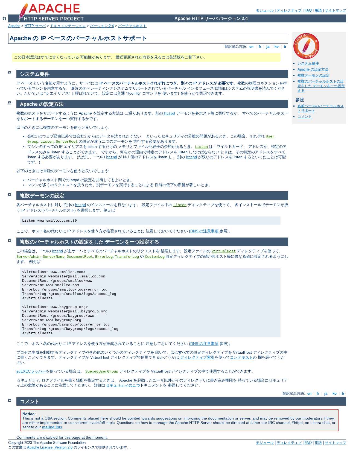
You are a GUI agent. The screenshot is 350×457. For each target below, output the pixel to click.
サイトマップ (335, 10)
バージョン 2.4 (102, 26)
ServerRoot (67, 141)
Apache (14, 26)
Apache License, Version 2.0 (49, 447)
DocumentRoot (80, 256)
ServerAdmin (28, 256)
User (270, 136)
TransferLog (127, 256)
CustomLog (155, 256)
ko (276, 47)
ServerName (54, 256)
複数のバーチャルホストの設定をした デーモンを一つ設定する (321, 86)
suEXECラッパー (31, 371)
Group (32, 141)
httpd (169, 113)
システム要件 (308, 63)
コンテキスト (241, 357)
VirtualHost (224, 251)
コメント (305, 117)
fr (260, 47)
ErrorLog (104, 256)
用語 (318, 10)
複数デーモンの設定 (313, 75)
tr (285, 47)
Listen (47, 141)
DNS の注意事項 (204, 231)
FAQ (308, 10)
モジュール (265, 10)
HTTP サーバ (35, 26)
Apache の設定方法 (313, 69)
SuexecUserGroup (101, 371)
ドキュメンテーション (68, 26)
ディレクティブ (289, 10)
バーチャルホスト (132, 26)
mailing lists (52, 427)
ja (267, 47)
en (251, 47)
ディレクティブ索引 (197, 357)
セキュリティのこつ (123, 385)
